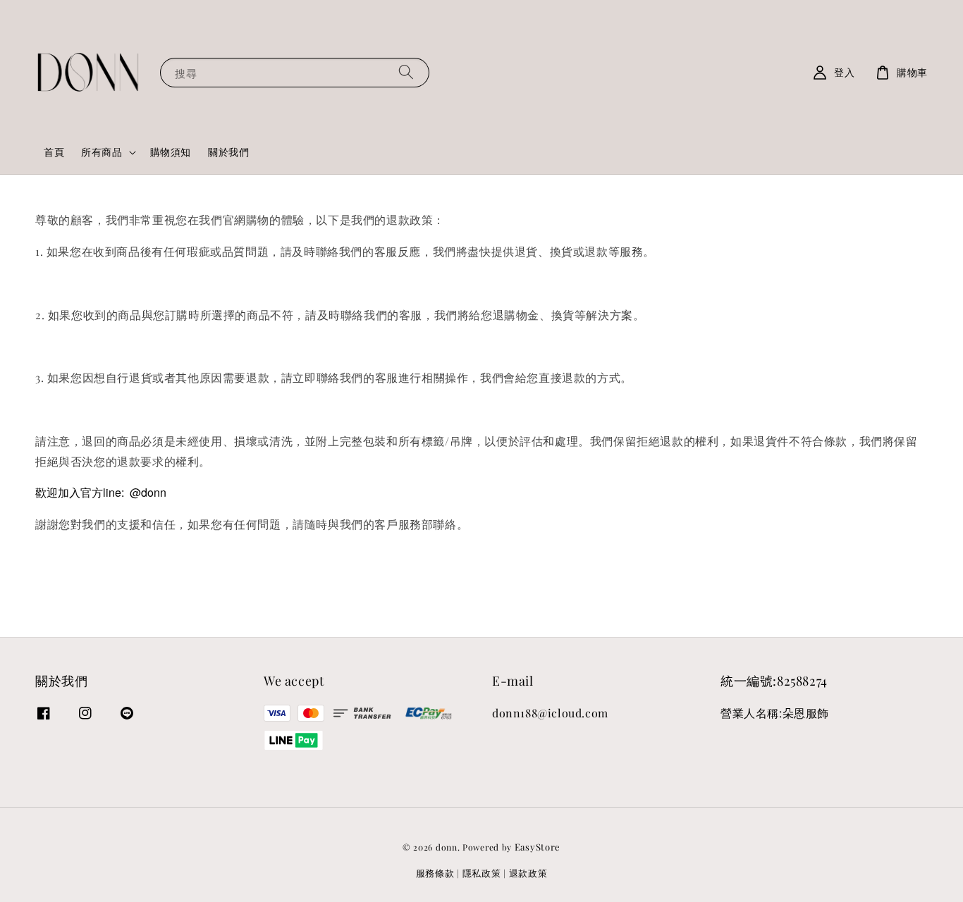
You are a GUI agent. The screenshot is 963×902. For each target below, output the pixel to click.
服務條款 (435, 873)
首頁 (54, 152)
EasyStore (537, 847)
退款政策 (528, 873)
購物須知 (170, 152)
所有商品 (101, 152)
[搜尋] (406, 72)
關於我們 (228, 152)
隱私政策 (481, 873)
